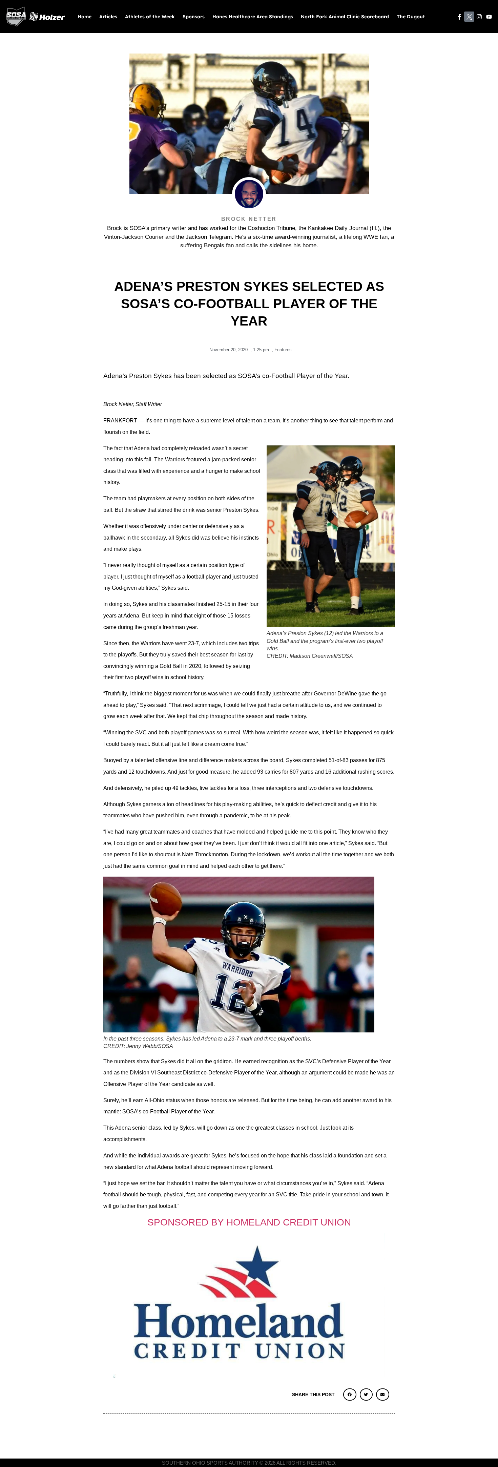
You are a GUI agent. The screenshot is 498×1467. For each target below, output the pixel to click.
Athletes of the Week (150, 17)
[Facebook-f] (459, 17)
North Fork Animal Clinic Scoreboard (345, 17)
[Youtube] (489, 17)
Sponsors (194, 17)
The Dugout (411, 17)
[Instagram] (479, 17)
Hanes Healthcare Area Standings (252, 17)
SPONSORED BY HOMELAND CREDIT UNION (249, 1222)
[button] (349, 1394)
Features (283, 349)
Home (84, 17)
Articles (108, 17)
